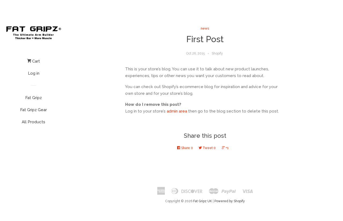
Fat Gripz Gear (33, 109)
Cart (35, 61)
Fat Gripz (33, 97)
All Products (33, 121)
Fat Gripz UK (202, 201)
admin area (177, 111)
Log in (33, 73)
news (205, 28)
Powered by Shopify (229, 201)
